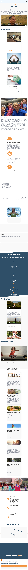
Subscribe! (20, 555)
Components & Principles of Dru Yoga (13, 412)
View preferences (14, 568)
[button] (14, 334)
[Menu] (26, 1)
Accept (14, 566)
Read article (9, 387)
